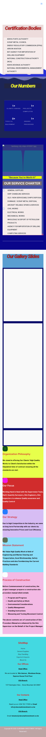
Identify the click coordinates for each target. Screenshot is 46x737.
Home (23, 649)
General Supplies (23, 651)
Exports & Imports (23, 657)
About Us (23, 660)
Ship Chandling (23, 654)
